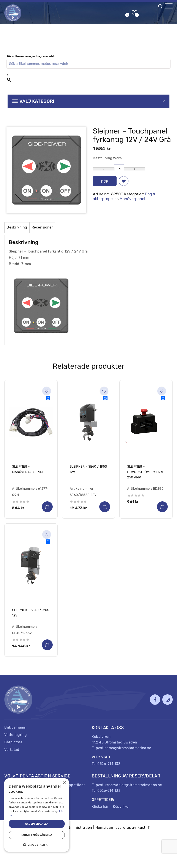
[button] (123, 181)
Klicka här (100, 807)
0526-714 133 (108, 764)
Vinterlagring (15, 735)
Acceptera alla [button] (36, 823)
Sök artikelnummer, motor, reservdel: (30, 56)
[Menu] (169, 6)
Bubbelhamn (15, 727)
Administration (78, 827)
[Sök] (161, 7)
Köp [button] (47, 506)
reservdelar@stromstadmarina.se (133, 785)
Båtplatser (13, 742)
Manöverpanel (132, 198)
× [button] (64, 783)
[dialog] (36, 815)
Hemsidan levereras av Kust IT (122, 827)
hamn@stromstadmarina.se (127, 748)
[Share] (48, 398)
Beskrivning (17, 227)
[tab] (17, 227)
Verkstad (11, 750)
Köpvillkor (121, 807)
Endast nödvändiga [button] (36, 835)
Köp (104, 181)
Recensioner (42, 227)
